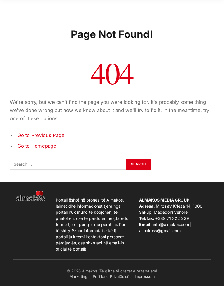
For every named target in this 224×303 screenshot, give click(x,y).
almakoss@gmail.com (160, 230)
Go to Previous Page (41, 135)
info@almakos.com (171, 224)
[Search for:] (68, 164)
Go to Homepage (37, 146)
